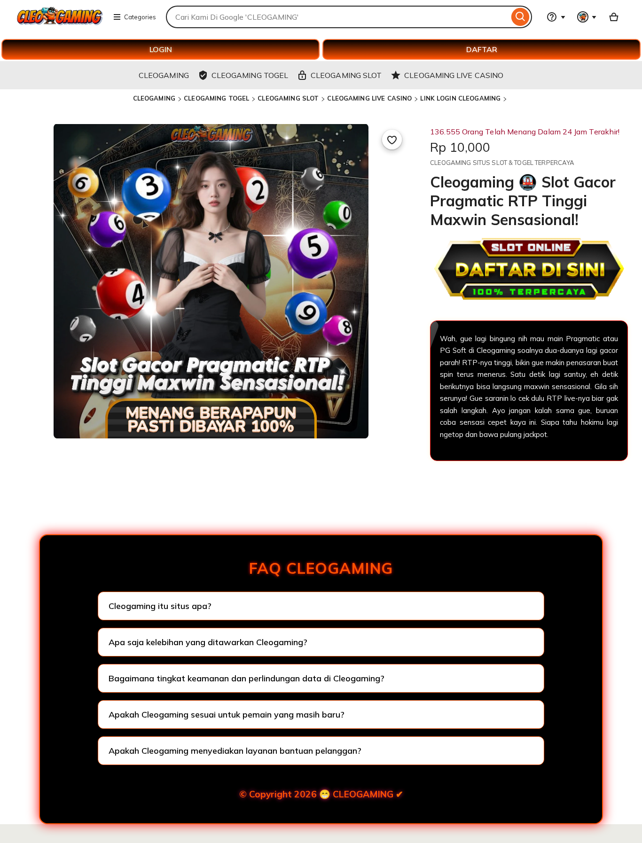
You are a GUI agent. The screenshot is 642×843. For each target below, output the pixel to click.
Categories (140, 17)
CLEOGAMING (154, 98)
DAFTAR (481, 49)
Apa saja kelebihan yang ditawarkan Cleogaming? (208, 642)
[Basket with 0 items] (614, 17)
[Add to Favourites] (392, 139)
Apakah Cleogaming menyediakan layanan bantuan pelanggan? (235, 750)
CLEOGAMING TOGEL (216, 98)
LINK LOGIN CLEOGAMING (460, 98)
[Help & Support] (556, 17)
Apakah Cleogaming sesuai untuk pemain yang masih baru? (226, 714)
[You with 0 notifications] (587, 17)
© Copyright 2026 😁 (321, 794)
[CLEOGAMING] (60, 22)
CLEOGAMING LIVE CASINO (369, 98)
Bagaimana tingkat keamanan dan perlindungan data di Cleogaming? (246, 678)
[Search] (520, 17)
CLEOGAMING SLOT (288, 98)
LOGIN (160, 49)
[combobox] (337, 17)
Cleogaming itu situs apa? (160, 606)
